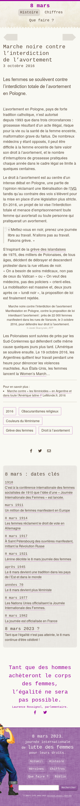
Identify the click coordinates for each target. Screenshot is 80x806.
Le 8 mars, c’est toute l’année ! (10, 38)
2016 (9, 411)
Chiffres (54, 12)
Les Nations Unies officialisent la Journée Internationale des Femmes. (35, 603)
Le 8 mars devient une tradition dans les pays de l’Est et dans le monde (38, 572)
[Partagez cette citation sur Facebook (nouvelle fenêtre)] (35, 713)
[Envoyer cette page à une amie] (49, 451)
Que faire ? (41, 20)
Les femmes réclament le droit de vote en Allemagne (34, 523)
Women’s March (33, 373)
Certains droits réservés (59, 796)
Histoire (29, 12)
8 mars (40, 5)
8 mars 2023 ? (22, 629)
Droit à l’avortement (55, 430)
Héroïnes (36, 769)
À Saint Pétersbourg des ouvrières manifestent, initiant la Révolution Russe (39, 541)
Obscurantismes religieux (40, 411)
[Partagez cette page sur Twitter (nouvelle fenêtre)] (40, 451)
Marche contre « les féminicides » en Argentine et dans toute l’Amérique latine (37, 393)
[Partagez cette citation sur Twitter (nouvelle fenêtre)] (45, 713)
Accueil (36, 761)
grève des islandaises (48, 249)
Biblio (60, 776)
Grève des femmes (19, 430)
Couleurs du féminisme (23, 420)
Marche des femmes (70, 38)
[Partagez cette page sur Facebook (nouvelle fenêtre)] (31, 451)
